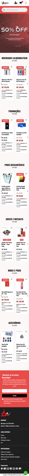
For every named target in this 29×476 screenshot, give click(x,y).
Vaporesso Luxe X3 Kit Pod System (21, 80)
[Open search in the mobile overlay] (14, 10)
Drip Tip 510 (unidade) (5, 345)
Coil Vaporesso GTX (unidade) (21, 133)
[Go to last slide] (1, 83)
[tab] (14, 50)
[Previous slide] (1, 33)
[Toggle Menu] (26, 3)
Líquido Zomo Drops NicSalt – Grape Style (7, 244)
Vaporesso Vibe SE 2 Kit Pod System (7, 80)
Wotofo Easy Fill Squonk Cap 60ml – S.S (21, 346)
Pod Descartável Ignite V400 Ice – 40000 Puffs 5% (6, 188)
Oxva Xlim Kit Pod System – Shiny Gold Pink (21, 293)
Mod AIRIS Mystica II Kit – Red (7, 293)
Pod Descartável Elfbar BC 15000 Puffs (20, 188)
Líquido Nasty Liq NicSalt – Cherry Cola (20, 244)
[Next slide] (28, 33)
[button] (21, 3)
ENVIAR (14, 396)
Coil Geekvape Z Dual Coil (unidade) (7, 133)
